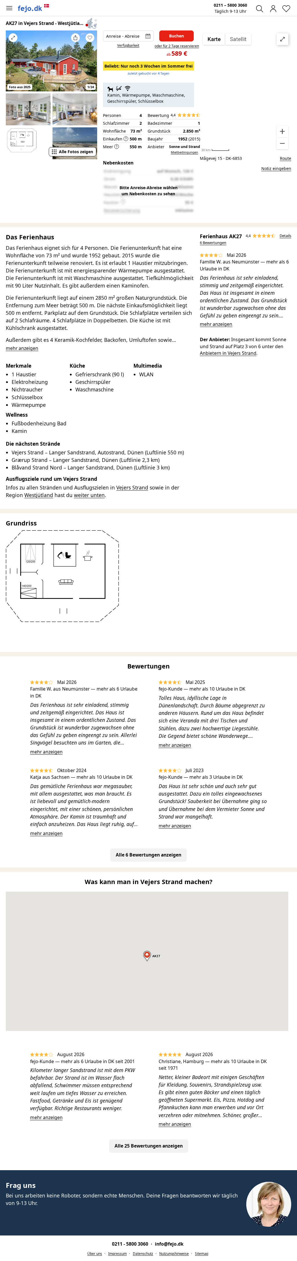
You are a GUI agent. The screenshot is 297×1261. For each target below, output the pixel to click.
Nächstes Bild (90, 63)
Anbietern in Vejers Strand (228, 353)
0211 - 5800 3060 (130, 1244)
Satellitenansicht (245, 91)
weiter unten (89, 495)
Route (285, 158)
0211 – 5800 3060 (230, 5)
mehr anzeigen (216, 324)
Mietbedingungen (184, 152)
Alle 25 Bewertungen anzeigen (149, 1146)
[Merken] (90, 37)
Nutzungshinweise (174, 1253)
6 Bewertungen (213, 242)
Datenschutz (143, 1253)
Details (285, 235)
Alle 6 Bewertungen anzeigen (148, 855)
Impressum (117, 1253)
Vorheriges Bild (13, 63)
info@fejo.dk (169, 1244)
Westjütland (38, 495)
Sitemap (201, 1253)
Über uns (94, 1253)
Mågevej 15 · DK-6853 (221, 158)
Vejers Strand (132, 487)
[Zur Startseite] (33, 8)
